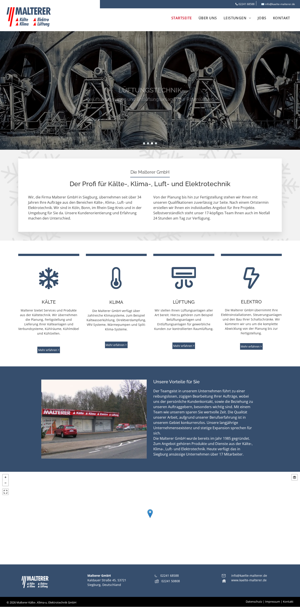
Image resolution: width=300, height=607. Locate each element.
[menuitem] (181, 18)
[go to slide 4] (156, 143)
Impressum (272, 601)
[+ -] (150, 518)
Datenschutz (254, 601)
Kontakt (288, 601)
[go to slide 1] (144, 143)
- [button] (5, 483)
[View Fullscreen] (5, 492)
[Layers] (294, 477)
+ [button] (5, 477)
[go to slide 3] (152, 143)
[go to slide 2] (148, 143)
